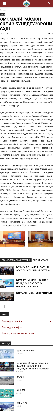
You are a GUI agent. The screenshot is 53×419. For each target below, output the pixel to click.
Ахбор (3, 14)
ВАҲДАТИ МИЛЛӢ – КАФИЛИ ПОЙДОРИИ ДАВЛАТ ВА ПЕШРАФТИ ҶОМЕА (32, 283)
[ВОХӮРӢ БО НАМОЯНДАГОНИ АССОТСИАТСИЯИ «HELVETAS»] (7, 270)
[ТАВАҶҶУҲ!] (7, 406)
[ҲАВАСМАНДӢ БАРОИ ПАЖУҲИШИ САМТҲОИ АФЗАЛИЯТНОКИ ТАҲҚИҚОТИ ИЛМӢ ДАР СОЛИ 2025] (7, 366)
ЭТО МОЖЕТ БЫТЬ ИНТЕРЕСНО (16, 260)
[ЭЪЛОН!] (7, 380)
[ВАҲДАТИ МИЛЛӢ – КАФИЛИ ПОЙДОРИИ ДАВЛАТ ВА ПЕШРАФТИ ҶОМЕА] (7, 283)
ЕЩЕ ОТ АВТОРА (40, 260)
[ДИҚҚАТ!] (7, 393)
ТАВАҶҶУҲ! (22, 403)
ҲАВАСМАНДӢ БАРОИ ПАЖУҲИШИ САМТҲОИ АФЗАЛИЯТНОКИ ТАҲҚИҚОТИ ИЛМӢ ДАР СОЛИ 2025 (33, 366)
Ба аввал (3, 10)
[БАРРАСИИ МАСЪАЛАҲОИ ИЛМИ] (7, 296)
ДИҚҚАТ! (21, 390)
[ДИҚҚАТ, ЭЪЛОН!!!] (7, 354)
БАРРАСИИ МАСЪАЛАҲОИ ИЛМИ (34, 293)
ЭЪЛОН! (20, 377)
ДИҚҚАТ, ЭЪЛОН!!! (25, 350)
